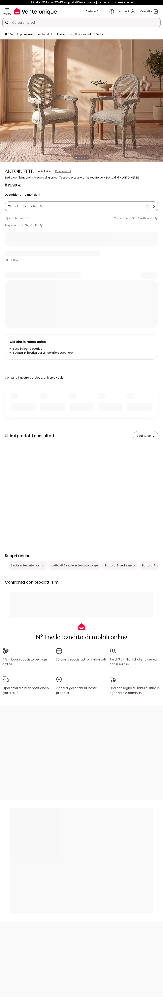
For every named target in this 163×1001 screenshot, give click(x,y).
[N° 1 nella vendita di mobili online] (35, 11)
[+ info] (41, 225)
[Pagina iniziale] (6, 34)
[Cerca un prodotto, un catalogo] (7, 22)
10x (32, 225)
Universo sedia (84, 34)
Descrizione (13, 195)
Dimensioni (32, 195)
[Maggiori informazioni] (156, 218)
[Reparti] (7, 9)
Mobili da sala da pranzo (57, 34)
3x (26, 225)
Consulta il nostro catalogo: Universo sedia (34, 378)
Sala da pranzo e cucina (25, 34)
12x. (37, 225)
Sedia (99, 34)
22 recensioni (63, 171)
